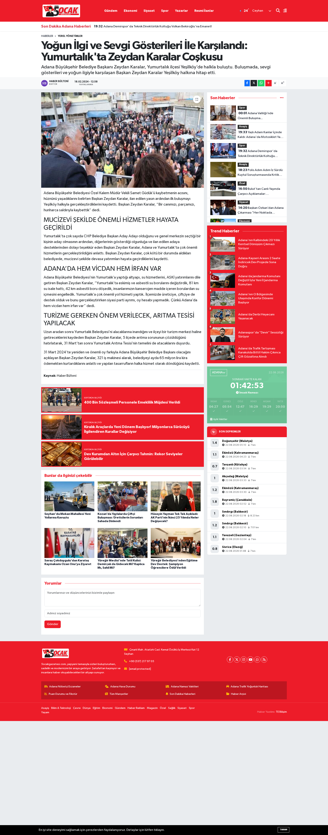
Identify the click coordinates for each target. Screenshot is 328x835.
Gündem (110, 10)
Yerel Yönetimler (70, 36)
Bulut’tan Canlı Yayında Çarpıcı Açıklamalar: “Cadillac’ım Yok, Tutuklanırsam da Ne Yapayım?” (260, 191)
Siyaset (149, 10)
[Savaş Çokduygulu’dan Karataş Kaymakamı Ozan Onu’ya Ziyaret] (69, 543)
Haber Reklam (136, 708)
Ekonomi (130, 10)
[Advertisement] (114, 778)
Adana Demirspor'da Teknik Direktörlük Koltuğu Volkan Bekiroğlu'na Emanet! (153, 26)
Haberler (47, 36)
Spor (165, 10)
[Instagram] (243, 659)
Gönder (52, 624)
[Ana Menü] (283, 11)
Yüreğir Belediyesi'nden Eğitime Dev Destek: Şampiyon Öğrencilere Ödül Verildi (174, 564)
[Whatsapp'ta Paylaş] (261, 83)
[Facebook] (230, 659)
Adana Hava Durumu (122, 686)
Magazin (152, 708)
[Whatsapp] (257, 659)
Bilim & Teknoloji (61, 708)
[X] (237, 659)
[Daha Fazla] (268, 83)
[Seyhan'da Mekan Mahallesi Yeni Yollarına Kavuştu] (69, 496)
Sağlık (171, 708)
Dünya (87, 708)
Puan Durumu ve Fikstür (63, 694)
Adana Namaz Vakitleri (185, 686)
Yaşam (45, 712)
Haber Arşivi (238, 694)
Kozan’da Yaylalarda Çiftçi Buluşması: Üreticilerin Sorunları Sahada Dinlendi (120, 517)
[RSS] (264, 659)
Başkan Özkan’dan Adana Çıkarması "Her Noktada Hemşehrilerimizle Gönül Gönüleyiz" (261, 210)
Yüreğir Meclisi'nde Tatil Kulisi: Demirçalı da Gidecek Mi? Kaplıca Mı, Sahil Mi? (121, 564)
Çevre (77, 708)
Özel (242, 183)
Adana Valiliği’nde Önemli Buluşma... (255, 116)
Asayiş (243, 126)
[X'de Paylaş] (254, 83)
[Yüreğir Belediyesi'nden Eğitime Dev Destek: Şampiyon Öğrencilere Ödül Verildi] (176, 543)
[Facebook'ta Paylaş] (247, 83)
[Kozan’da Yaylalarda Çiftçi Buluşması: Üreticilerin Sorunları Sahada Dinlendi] (122, 496)
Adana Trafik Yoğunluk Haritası (249, 686)
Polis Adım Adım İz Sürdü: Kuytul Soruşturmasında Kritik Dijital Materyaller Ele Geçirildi (260, 172)
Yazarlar (181, 10)
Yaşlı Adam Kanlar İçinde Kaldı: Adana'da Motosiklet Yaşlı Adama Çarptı (260, 135)
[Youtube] (250, 659)
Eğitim (96, 708)
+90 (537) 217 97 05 (141, 661)
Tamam (283, 830)
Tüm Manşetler (119, 694)
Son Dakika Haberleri (182, 694)
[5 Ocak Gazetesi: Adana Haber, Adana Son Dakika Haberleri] (61, 11)
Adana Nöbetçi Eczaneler (65, 686)
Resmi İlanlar (204, 10)
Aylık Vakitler (220, 419)
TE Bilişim (281, 711)
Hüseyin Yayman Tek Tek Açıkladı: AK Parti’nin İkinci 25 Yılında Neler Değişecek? (175, 517)
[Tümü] (282, 98)
